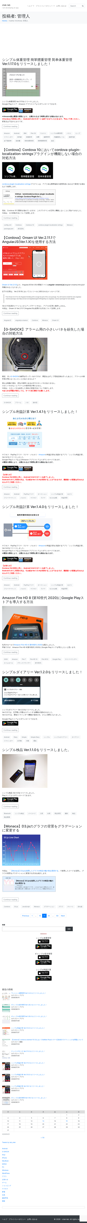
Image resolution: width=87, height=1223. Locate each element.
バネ (27, 402)
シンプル (47, 737)
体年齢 (19, 137)
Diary (15, 737)
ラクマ (43, 498)
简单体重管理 (29, 141)
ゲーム (4, 1182)
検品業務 (7, 817)
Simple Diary (35, 737)
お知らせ (5, 1179)
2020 (6, 659)
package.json (8, 228)
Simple (24, 737)
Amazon (7, 133)
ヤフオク (33, 498)
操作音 (35, 402)
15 (67, 1121)
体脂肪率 (29, 137)
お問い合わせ (61, 6)
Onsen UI (55, 320)
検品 (73, 813)
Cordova (19, 225)
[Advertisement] (43, 39)
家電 (3, 1192)
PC (3, 1167)
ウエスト (43, 133)
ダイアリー (75, 737)
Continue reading (10, 126)
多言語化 (21, 228)
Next (63, 916)
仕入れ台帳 (53, 498)
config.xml (7, 225)
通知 (34, 741)
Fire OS (33, 133)
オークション (42, 494)
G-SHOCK (15, 376)
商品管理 (58, 813)
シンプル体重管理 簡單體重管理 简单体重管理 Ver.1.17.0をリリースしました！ (37, 62)
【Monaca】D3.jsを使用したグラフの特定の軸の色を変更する (34, 871)
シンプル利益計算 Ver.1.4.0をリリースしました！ (40, 507)
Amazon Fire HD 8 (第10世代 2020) (28, 645)
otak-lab (6, 5)
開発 (3, 1201)
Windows (5, 1170)
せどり (69, 494)
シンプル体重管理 (56, 133)
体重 (37, 137)
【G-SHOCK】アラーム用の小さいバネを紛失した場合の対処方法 (43, 331)
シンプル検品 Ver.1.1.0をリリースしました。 (36, 750)
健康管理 (47, 137)
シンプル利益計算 (57, 494)
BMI (25, 133)
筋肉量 (18, 141)
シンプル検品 (19, 813)
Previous (25, 916)
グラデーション (49, 906)
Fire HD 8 (45, 659)
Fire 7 (24, 659)
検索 (3, 925)
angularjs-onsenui (21, 320)
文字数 (19, 741)
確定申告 (5, 1198)
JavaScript (26, 906)
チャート (70, 906)
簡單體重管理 (42, 141)
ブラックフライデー (24, 663)
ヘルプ (29, 6)
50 (57, 916)
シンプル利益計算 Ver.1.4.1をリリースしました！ (40, 412)
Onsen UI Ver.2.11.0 (9, 285)
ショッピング (6, 1185)
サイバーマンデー (71, 659)
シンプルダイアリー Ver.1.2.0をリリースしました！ (42, 672)
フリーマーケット (10, 498)
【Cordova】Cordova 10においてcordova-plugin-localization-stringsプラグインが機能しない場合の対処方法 (42, 154)
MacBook (5, 1161)
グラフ (61, 906)
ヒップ (78, 133)
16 (40, 916)
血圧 (52, 141)
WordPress (6, 1173)
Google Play (57, 659)
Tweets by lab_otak (9, 1142)
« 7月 (42, 1137)
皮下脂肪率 (7, 141)
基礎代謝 (72, 137)
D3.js (16, 906)
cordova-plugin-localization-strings (16, 184)
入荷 (41, 813)
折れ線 (80, 906)
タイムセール (8, 663)
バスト (69, 133)
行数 (27, 741)
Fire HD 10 (33, 659)
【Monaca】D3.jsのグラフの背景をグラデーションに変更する (42, 828)
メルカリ (23, 498)
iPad (3, 1155)
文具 (3, 1195)
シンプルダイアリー (60, 737)
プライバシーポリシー (44, 6)
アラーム (18, 402)
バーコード (32, 813)
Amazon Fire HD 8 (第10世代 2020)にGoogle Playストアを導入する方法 (43, 600)
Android (16, 133)
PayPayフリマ (29, 494)
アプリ (4, 1176)
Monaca (69, 225)
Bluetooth (7, 813)
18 (49, 916)
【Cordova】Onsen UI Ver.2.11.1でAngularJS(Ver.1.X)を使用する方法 (29, 240)
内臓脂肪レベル (59, 137)
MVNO (4, 1164)
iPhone (4, 1158)
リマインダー (8, 137)
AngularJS (7, 320)
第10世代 (38, 663)
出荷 (48, 813)
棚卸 (66, 813)
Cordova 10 (30, 225)
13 (43, 1121)
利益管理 (64, 498)
